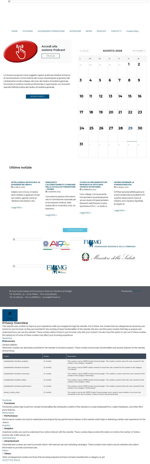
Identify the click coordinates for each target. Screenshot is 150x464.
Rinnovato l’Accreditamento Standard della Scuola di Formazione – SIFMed (60, 185)
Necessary (9, 341)
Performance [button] (8, 413)
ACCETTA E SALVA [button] (11, 460)
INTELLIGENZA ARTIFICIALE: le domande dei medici (25, 183)
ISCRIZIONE (75, 31)
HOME (14, 31)
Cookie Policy (132, 31)
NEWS (89, 31)
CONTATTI (116, 31)
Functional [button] (6, 400)
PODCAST (101, 31)
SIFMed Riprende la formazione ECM (124, 183)
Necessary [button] (7, 338)
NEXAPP (137, 291)
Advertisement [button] (9, 438)
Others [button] (5, 450)
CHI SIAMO (27, 31)
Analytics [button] (6, 425)
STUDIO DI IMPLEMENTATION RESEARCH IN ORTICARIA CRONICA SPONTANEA (93, 184)
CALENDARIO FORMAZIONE (51, 31)
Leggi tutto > (17, 207)
